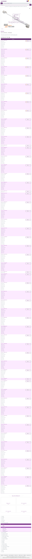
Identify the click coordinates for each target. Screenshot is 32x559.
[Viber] (7, 37)
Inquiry (29, 49)
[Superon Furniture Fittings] (3, 1)
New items (6, 555)
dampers (4, 526)
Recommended (12, 555)
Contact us (29, 555)
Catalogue (21, 555)
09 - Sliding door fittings (4, 533)
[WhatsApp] (8, 37)
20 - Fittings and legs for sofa (5, 546)
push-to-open (4, 530)
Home (2, 555)
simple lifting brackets (5, 531)
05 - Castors (2, 521)
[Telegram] (4, 37)
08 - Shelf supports (3, 532)
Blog (25, 555)
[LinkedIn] (9, 37)
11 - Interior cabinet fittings (5, 536)
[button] (30, 8)
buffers (3, 525)
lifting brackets (4, 528)
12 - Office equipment (4, 537)
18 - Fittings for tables (4, 545)
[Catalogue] (1, 3)
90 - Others (2, 551)
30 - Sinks (2, 550)
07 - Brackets (4, 3)
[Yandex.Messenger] (3, 37)
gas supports (8, 3)
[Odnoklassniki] (2, 37)
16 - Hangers (2, 542)
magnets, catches (4, 529)
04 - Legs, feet (3, 520)
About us (16, 555)
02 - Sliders (2, 517)
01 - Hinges (2, 516)
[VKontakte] (1, 37)
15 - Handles (2, 541)
